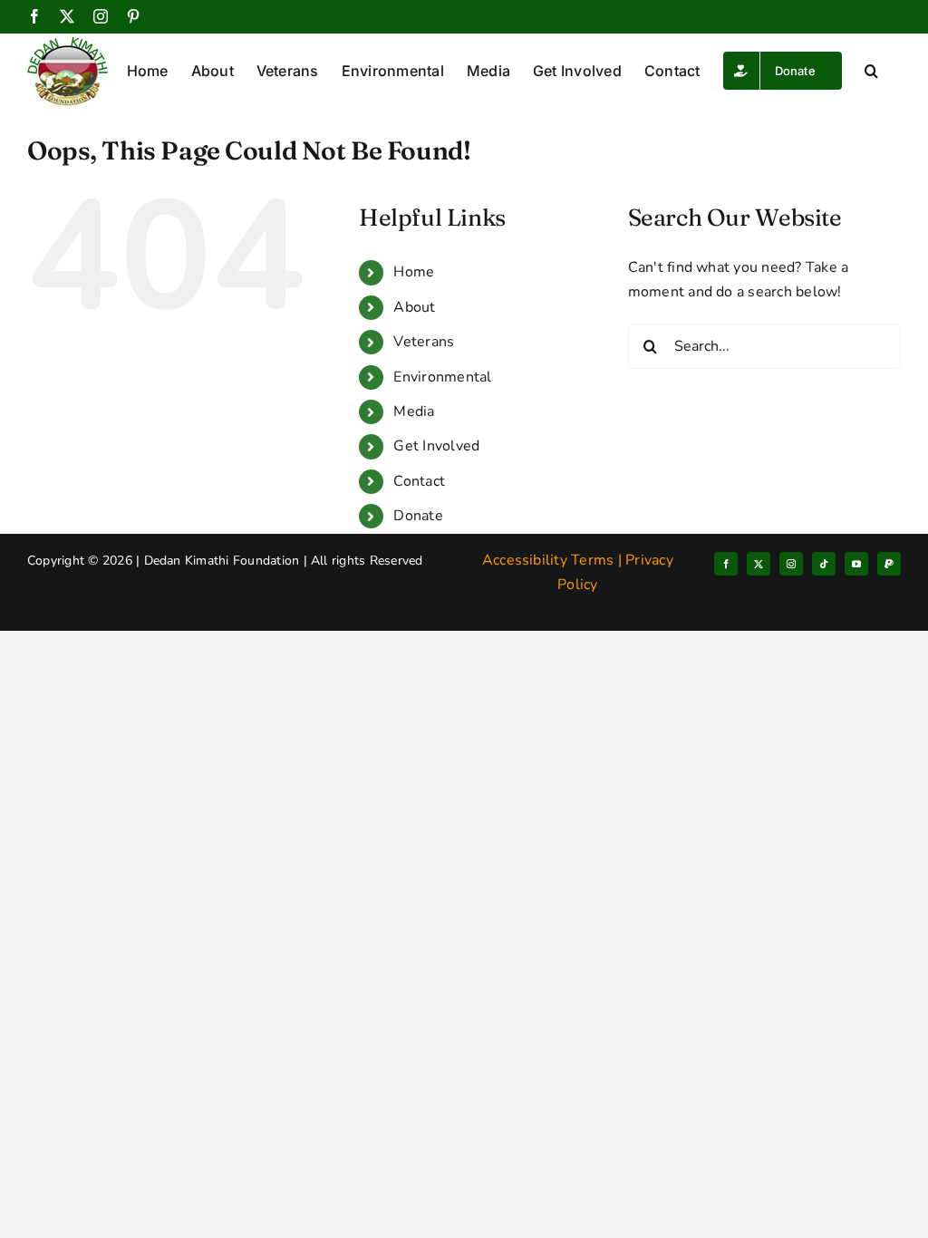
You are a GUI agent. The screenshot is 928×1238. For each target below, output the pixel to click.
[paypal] (889, 563)
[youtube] (856, 563)
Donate (417, 516)
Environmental (442, 377)
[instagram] (791, 563)
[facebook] (726, 563)
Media (413, 411)
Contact (419, 481)
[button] (871, 71)
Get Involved (436, 446)
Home (413, 272)
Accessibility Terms (548, 560)
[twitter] (758, 563)
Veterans (423, 342)
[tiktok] (824, 563)
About (414, 307)
